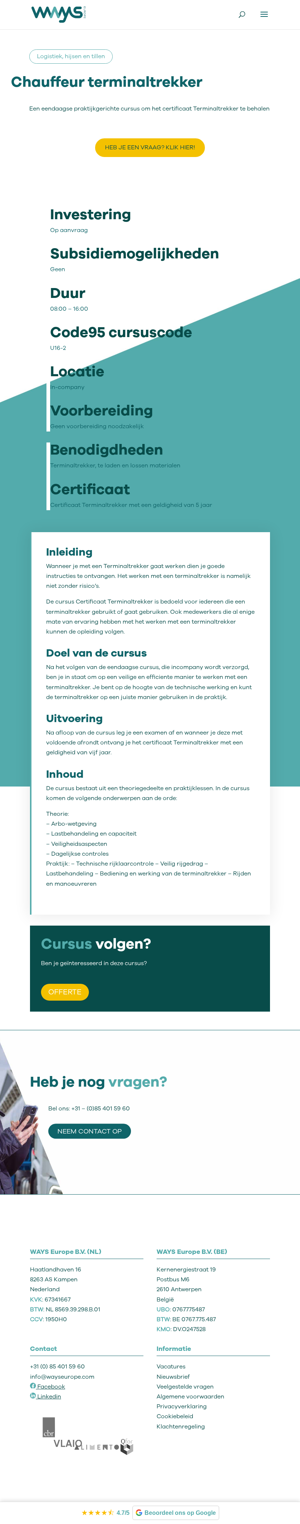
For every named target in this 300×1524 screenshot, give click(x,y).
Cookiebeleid (175, 1416)
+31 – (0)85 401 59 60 (100, 1109)
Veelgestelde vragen (185, 1387)
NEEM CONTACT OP (89, 1131)
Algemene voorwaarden (190, 1397)
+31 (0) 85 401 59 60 (57, 1367)
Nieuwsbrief (173, 1377)
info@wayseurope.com (62, 1377)
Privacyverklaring (182, 1406)
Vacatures (171, 1367)
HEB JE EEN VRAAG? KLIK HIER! (150, 147)
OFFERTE (65, 992)
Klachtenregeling (181, 1427)
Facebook (50, 1387)
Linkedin (49, 1397)
